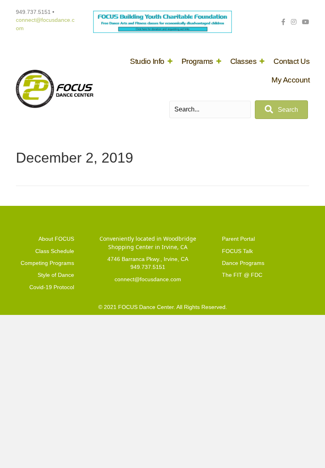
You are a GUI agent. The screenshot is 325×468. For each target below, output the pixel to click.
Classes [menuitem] (243, 61)
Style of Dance (56, 275)
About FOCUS (56, 239)
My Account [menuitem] (290, 80)
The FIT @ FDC (242, 275)
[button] (170, 61)
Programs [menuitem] (197, 61)
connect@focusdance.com (148, 279)
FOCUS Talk (237, 251)
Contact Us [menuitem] (291, 61)
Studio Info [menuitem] (147, 61)
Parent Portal (238, 239)
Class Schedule (54, 251)
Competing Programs (47, 263)
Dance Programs (243, 263)
